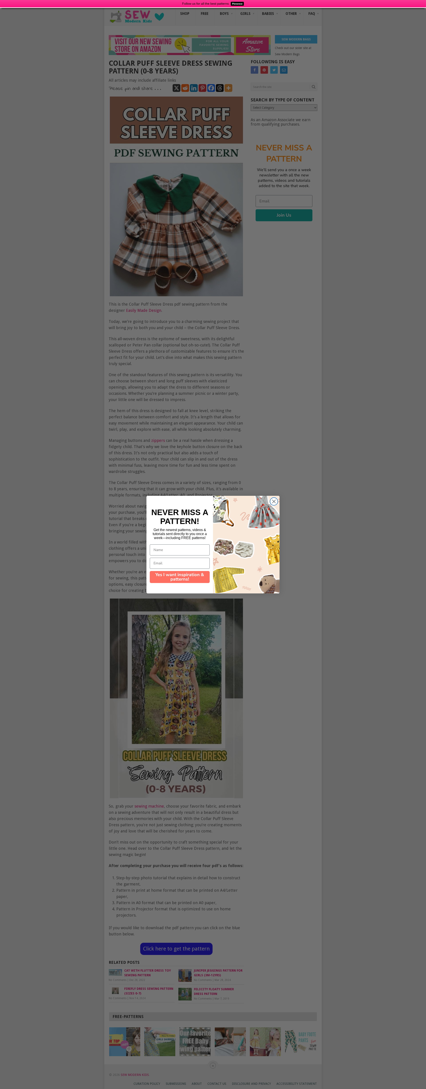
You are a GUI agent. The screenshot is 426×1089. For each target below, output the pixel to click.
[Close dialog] (274, 501)
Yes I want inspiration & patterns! (179, 577)
